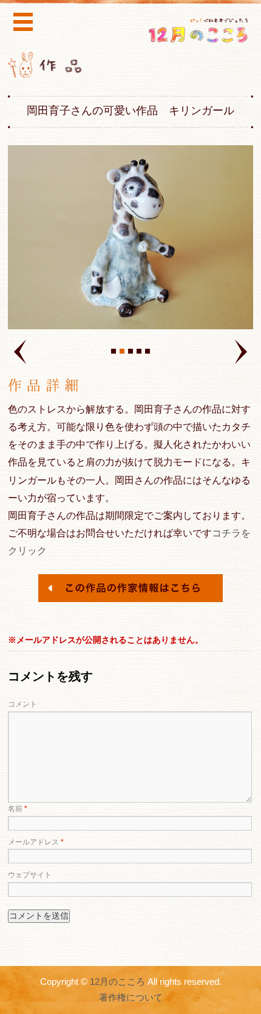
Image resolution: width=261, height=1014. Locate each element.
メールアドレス (36, 842)
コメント (22, 704)
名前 (17, 808)
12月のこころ (117, 982)
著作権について (131, 997)
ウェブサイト (30, 875)
